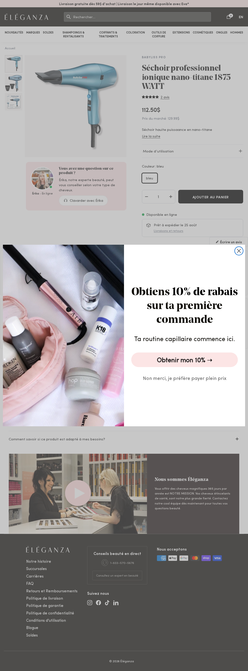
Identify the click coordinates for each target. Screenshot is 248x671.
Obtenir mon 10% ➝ (184, 359)
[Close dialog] (239, 251)
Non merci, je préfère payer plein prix (184, 378)
